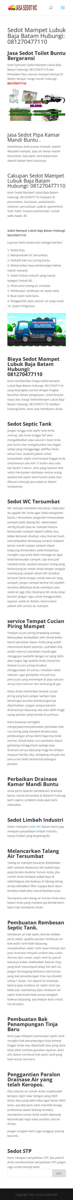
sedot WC (35, 826)
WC (31, 255)
